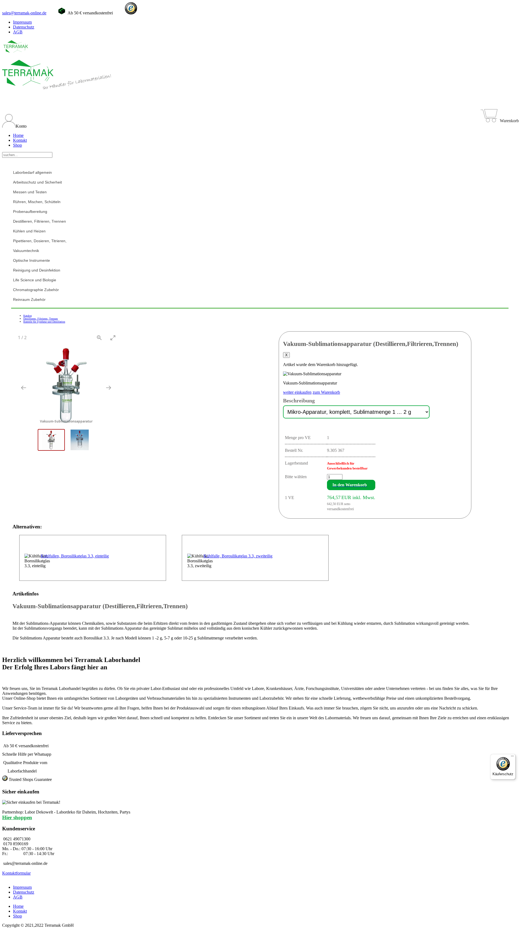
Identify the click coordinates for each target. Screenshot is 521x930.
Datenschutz (23, 27)
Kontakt (20, 140)
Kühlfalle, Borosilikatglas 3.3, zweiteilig (238, 556)
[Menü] (512, 757)
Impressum (22, 22)
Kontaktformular (16, 873)
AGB (18, 32)
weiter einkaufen (297, 392)
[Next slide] (108, 387)
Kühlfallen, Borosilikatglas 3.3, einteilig (75, 556)
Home (18, 135)
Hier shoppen (17, 817)
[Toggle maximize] (113, 337)
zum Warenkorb (326, 392)
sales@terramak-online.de (24, 13)
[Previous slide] (23, 387)
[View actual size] (99, 337)
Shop (17, 145)
